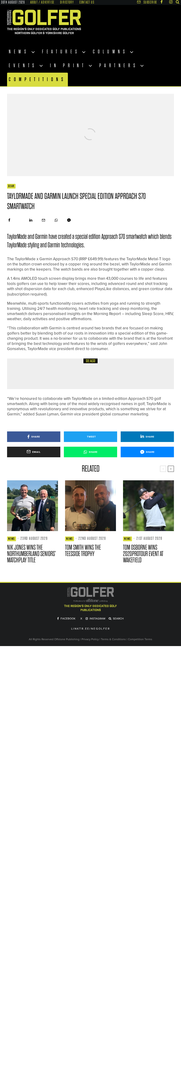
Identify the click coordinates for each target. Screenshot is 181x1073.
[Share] (9, 220)
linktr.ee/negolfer (90, 629)
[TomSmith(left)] (90, 505)
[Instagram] (171, 2)
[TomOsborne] (148, 505)
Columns (110, 51)
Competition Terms (140, 639)
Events (23, 65)
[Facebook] (161, 2)
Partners (118, 65)
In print (68, 65)
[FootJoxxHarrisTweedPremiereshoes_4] (23, 374)
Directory (67, 2)
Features (61, 51)
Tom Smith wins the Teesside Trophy (83, 550)
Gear (11, 186)
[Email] (43, 220)
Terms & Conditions (114, 639)
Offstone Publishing (66, 639)
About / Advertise (42, 2)
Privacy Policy (90, 639)
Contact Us (86, 2)
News (19, 51)
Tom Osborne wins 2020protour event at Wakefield (143, 553)
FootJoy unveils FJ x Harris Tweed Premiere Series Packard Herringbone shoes (95, 377)
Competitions (37, 79)
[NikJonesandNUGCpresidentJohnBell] (32, 505)
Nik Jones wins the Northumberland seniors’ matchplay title (31, 553)
